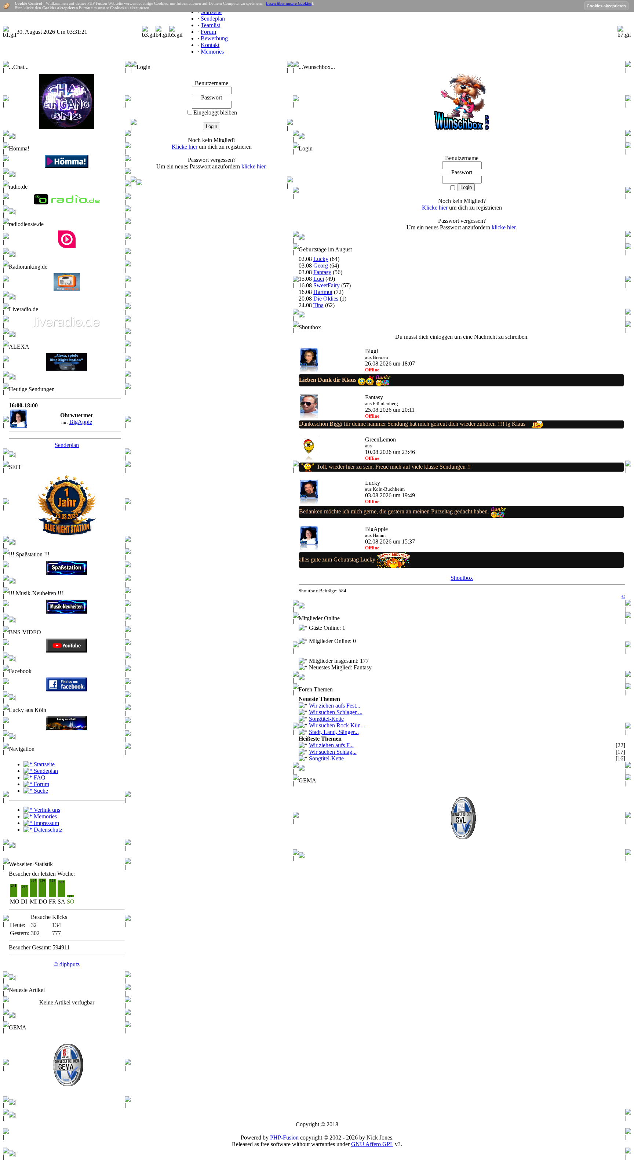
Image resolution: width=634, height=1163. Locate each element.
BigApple (80, 422)
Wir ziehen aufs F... (331, 745)
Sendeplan (67, 445)
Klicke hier (184, 146)
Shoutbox (462, 578)
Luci (318, 279)
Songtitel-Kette (326, 719)
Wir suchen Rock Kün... (337, 725)
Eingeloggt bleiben (215, 112)
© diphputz (67, 964)
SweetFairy (326, 285)
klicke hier (253, 166)
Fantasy (322, 272)
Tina (318, 305)
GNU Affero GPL (372, 1144)
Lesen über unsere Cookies (288, 3)
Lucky (320, 259)
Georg (320, 265)
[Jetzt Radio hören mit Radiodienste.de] (67, 246)
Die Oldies (325, 298)
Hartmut (322, 292)
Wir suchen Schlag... (333, 752)
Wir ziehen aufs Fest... (334, 705)
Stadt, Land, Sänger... (334, 732)
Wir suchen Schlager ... (335, 712)
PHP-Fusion (284, 1137)
